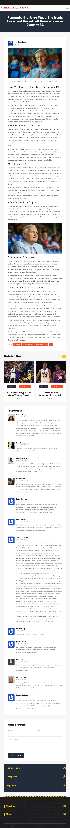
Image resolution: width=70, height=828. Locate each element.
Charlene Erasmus (26, 386)
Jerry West (29, 82)
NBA (55, 82)
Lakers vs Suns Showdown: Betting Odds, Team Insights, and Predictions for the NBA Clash (51, 394)
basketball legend (49, 82)
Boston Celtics (53, 152)
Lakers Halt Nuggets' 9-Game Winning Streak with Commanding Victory (19, 394)
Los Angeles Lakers (38, 82)
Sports (21, 82)
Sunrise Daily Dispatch (14, 7)
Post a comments (16, 755)
